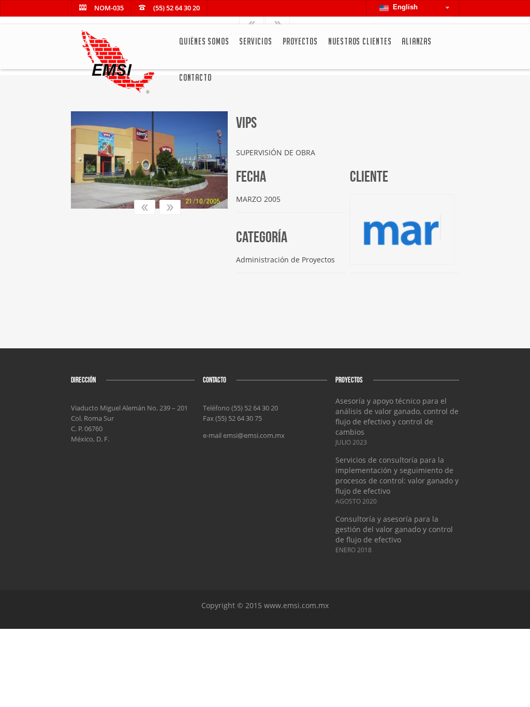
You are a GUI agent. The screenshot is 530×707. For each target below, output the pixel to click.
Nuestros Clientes (360, 41)
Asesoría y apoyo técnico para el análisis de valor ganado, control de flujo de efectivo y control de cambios (397, 416)
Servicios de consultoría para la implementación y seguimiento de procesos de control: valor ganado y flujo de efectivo (397, 475)
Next (170, 207)
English (403, 7)
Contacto (195, 77)
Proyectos (300, 41)
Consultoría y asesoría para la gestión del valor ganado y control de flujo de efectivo (394, 529)
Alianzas (416, 41)
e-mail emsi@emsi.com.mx (244, 435)
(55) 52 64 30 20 (176, 7)
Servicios (255, 41)
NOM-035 (109, 7)
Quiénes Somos (204, 41)
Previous (144, 207)
